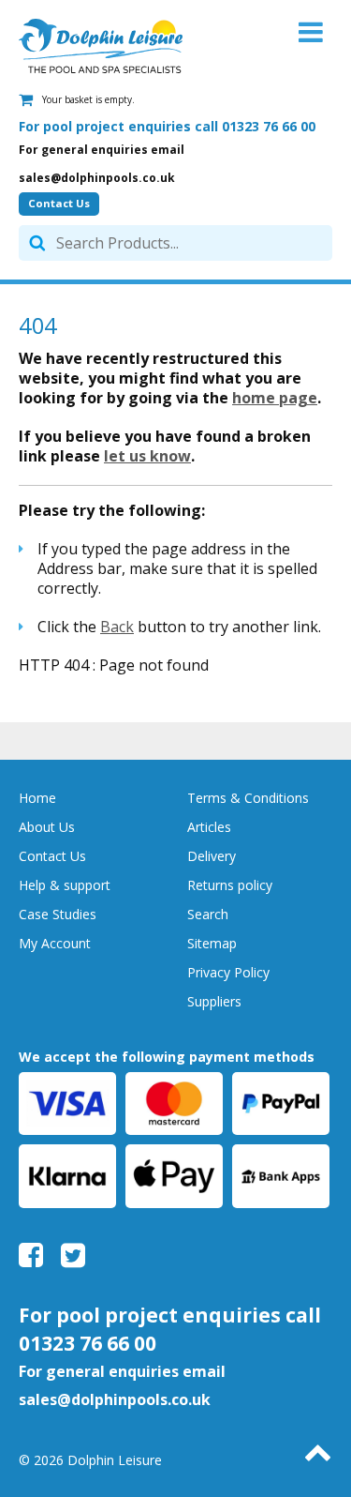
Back (117, 626)
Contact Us (59, 203)
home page (274, 397)
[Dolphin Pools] (101, 46)
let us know (147, 456)
